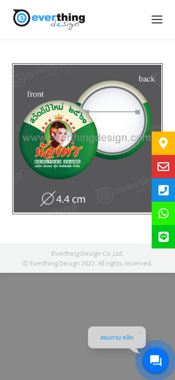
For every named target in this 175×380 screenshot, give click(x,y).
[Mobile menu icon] (157, 19)
